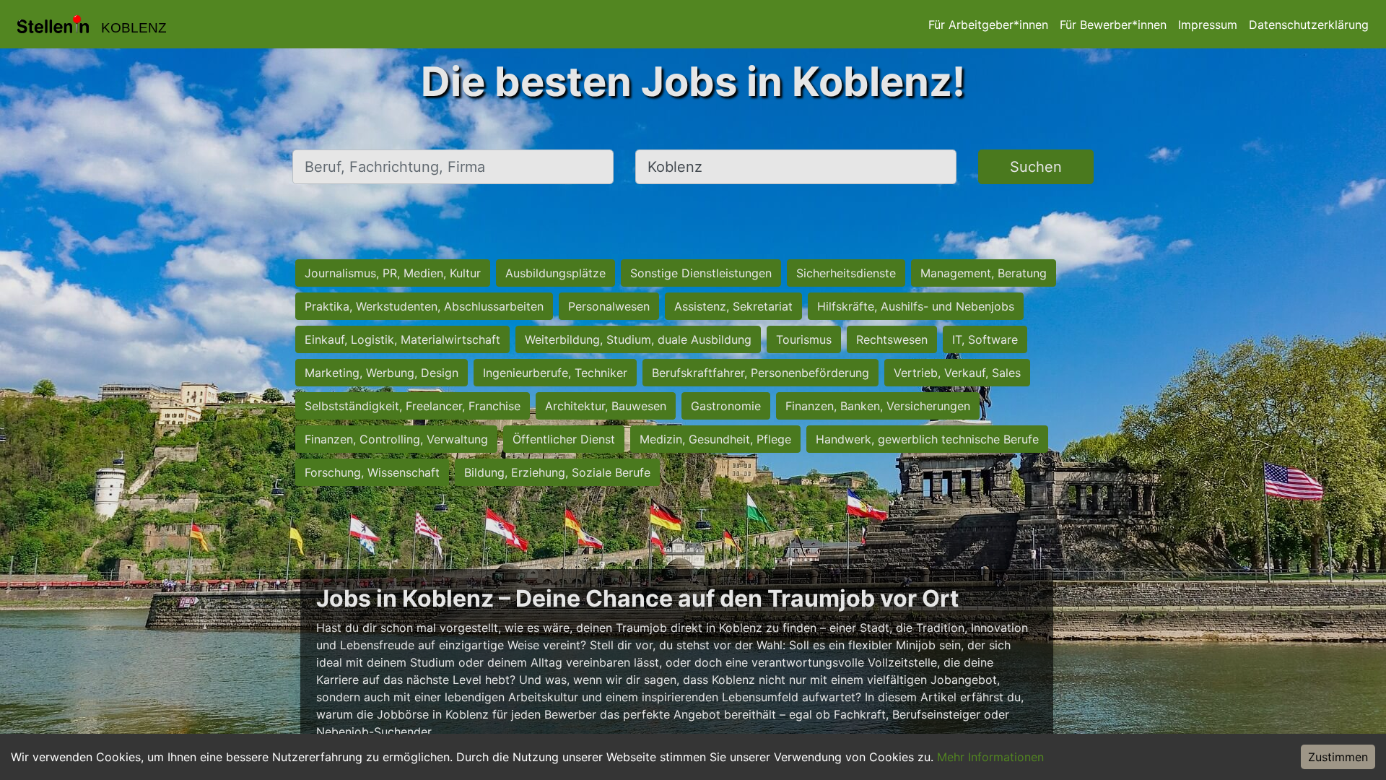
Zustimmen (1338, 757)
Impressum (1207, 24)
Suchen (1036, 167)
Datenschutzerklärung (1309, 24)
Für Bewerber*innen (1113, 24)
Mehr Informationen (990, 757)
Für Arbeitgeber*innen (988, 24)
